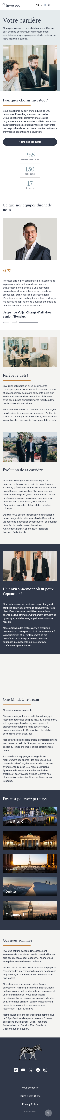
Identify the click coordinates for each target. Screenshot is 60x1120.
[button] (14, 322)
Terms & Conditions (30, 1095)
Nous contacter (30, 1087)
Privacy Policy (30, 1104)
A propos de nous (30, 141)
